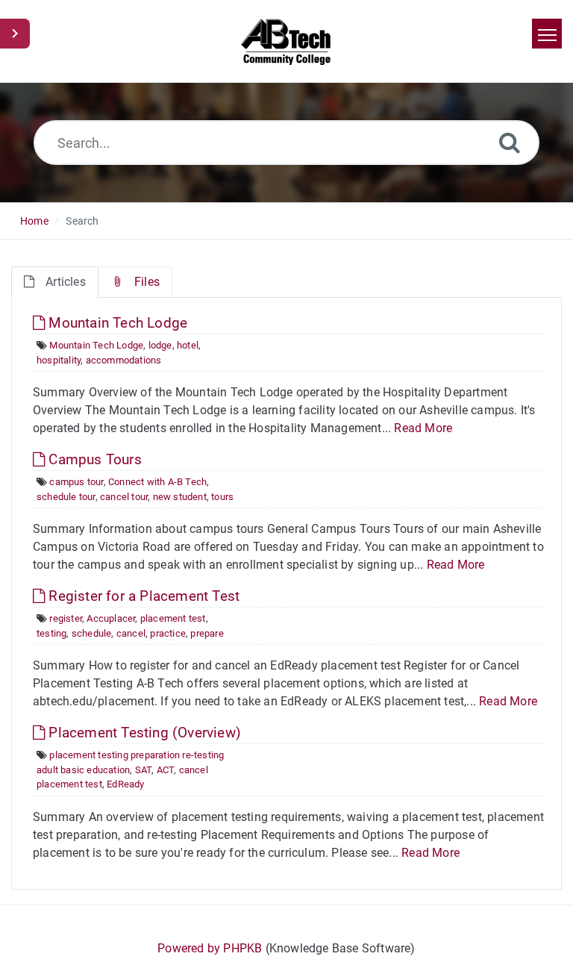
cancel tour (124, 496)
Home (34, 221)
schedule (92, 633)
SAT (143, 769)
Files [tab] (147, 282)
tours (222, 496)
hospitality (59, 360)
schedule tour (66, 496)
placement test (173, 618)
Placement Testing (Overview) (143, 732)
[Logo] (287, 41)
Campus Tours (93, 459)
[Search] (510, 142)
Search (82, 221)
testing (51, 633)
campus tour (76, 481)
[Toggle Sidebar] (15, 34)
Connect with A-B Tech (157, 481)
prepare (206, 633)
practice (168, 633)
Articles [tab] (66, 282)
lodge (160, 345)
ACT (166, 769)
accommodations (124, 360)
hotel (187, 345)
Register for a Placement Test (142, 596)
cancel (130, 633)
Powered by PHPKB (209, 948)
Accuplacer (111, 618)
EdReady (125, 784)
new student (180, 496)
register (65, 618)
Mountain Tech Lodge (116, 322)
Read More (423, 428)
